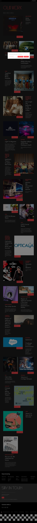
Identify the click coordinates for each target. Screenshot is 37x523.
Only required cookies (20, 56)
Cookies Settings (11, 56)
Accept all (26, 56)
